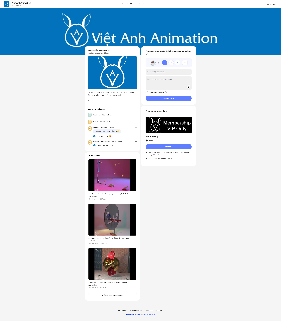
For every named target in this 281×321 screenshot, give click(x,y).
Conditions (149, 311)
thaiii (95, 115)
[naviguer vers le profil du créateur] (6, 4)
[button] (125, 4)
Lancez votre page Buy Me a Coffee (139, 315)
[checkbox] (155, 92)
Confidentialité (136, 311)
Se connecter (272, 4)
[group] (169, 138)
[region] (168, 75)
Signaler (159, 311)
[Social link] (89, 101)
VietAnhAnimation (21, 3)
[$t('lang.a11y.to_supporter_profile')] (94, 136)
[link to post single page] (112, 180)
